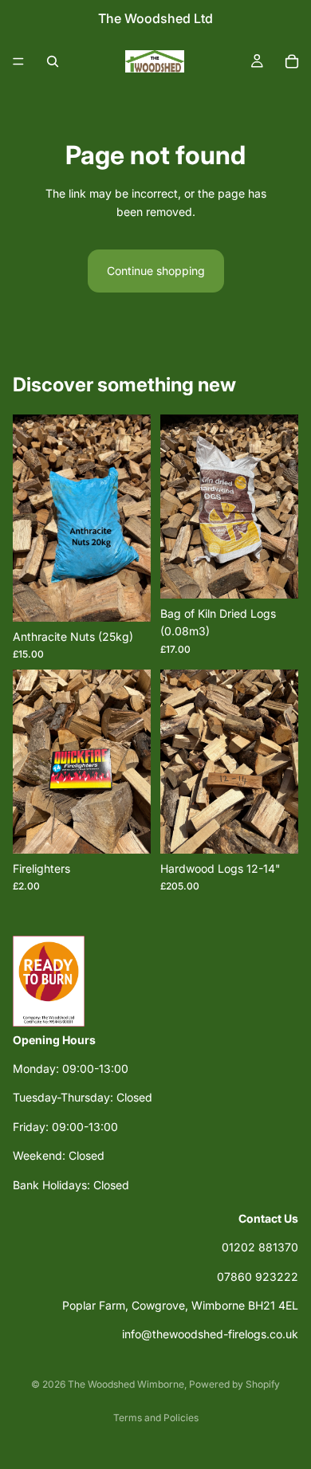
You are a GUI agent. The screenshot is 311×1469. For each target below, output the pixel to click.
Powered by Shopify (234, 1384)
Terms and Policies (156, 1418)
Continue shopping (156, 270)
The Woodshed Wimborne (126, 1384)
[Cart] (291, 61)
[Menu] (18, 61)
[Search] (52, 61)
